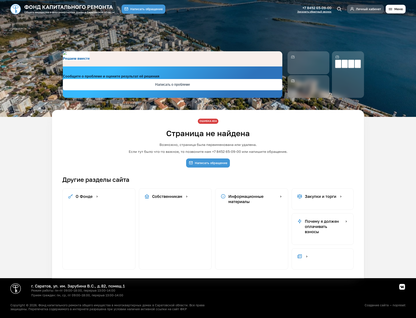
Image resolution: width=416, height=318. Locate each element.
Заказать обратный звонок (314, 11)
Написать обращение (146, 9)
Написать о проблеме (172, 84)
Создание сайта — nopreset (385, 305)
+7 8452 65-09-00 (317, 8)
